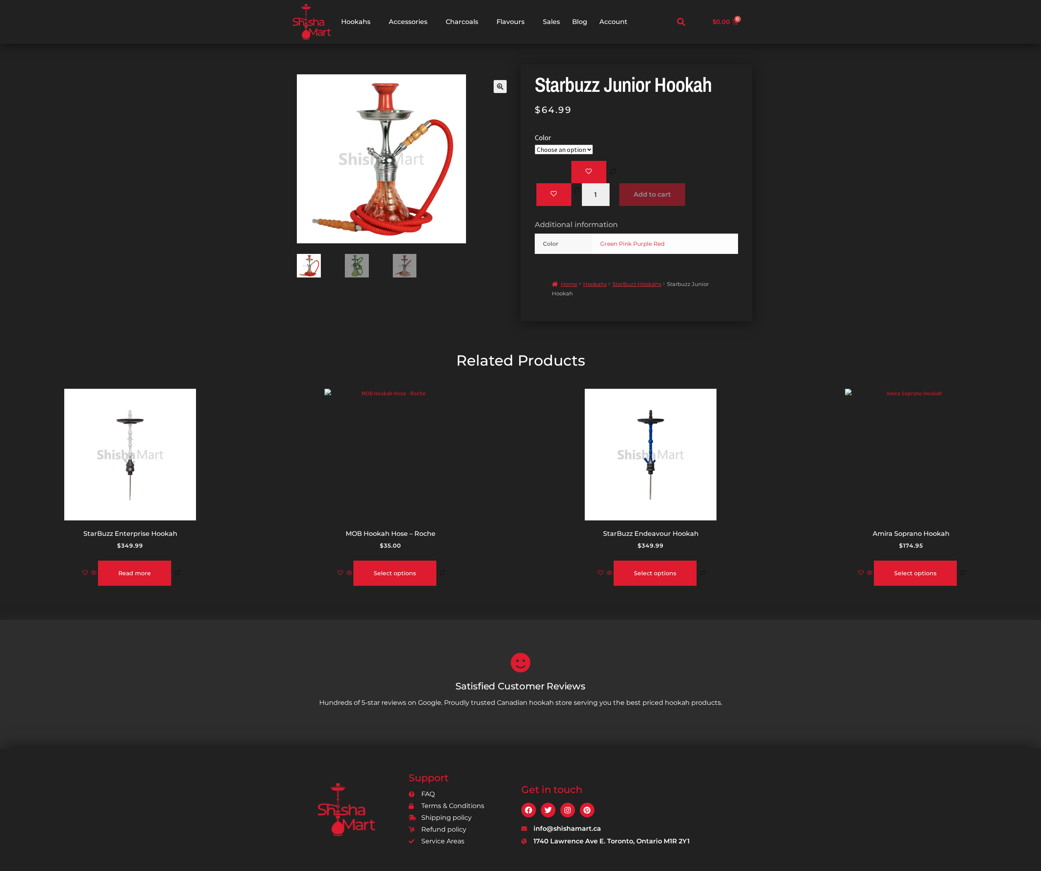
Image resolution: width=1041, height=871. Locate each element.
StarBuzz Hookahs (636, 284)
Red (658, 243)
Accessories (408, 22)
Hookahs (355, 22)
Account (613, 22)
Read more (134, 573)
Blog (579, 22)
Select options (395, 573)
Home (569, 284)
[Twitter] (548, 810)
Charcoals (462, 22)
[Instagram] (567, 810)
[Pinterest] (587, 810)
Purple (642, 243)
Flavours (511, 22)
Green (608, 243)
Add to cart (652, 194)
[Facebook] (528, 810)
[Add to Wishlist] (588, 172)
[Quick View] (94, 573)
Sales (551, 22)
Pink (625, 243)
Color (543, 137)
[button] (681, 22)
